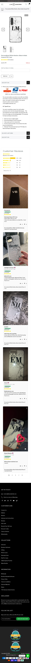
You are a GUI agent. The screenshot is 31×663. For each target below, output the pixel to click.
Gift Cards (3, 523)
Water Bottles (4, 563)
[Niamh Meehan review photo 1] (15, 428)
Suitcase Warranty (5, 584)
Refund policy (4, 534)
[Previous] (3, 29)
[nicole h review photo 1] (15, 308)
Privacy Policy (4, 579)
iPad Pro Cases (4, 558)
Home (2, 9)
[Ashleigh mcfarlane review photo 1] (15, 249)
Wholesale (3, 573)
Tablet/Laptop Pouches (6, 560)
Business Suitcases (5, 547)
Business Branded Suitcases (7, 576)
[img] (15, 214)
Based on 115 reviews (8, 155)
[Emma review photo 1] (15, 364)
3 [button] (15, 475)
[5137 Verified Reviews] (15, 651)
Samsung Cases (5, 555)
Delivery (3, 512)
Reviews (3, 520)
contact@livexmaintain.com (10, 493)
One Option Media (20, 655)
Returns (3, 515)
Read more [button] (6, 280)
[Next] (27, 29)
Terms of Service (5, 531)
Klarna (2, 587)
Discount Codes (5, 528)
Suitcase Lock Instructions (7, 518)
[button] (4, 59)
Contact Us (4, 510)
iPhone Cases (4, 552)
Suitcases (3, 544)
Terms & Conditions (6, 581)
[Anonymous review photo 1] (15, 191)
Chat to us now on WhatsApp (11, 497)
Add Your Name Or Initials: (7, 68)
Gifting (2, 550)
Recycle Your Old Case (6, 526)
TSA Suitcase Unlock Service (8, 589)
